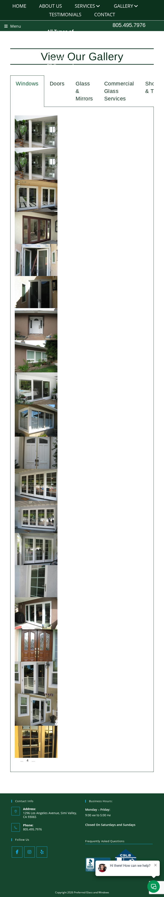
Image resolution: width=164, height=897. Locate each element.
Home (19, 6)
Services (85, 6)
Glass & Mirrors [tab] (84, 91)
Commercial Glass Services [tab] (119, 91)
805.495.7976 (129, 25)
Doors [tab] (57, 84)
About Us (50, 6)
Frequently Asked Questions (104, 841)
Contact (104, 14)
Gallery (123, 6)
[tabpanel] (82, 439)
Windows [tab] (27, 84)
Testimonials (65, 14)
